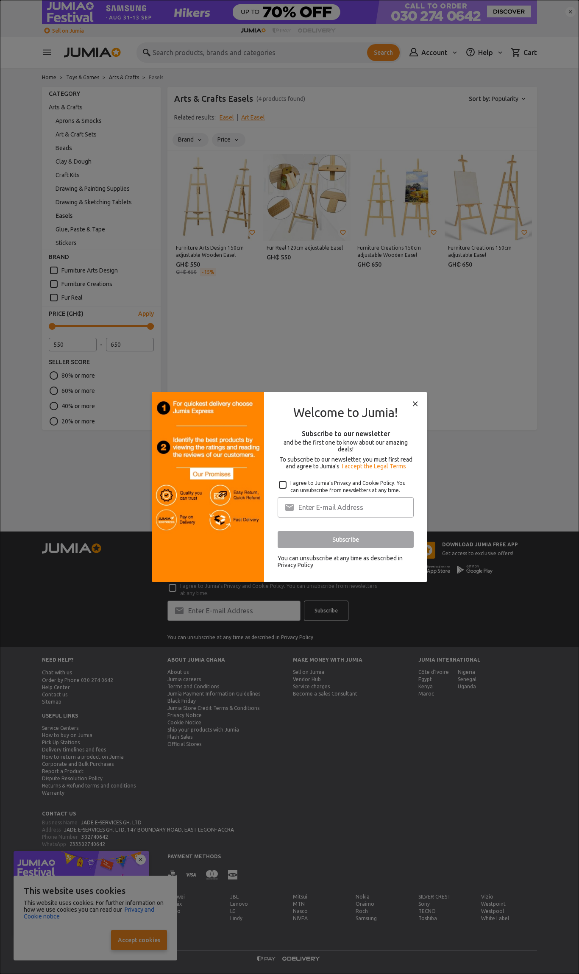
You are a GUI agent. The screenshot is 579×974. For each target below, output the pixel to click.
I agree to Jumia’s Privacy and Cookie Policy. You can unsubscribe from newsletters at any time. (348, 486)
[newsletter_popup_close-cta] (415, 403)
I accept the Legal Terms (374, 466)
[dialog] (289, 487)
